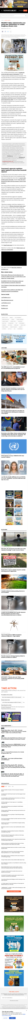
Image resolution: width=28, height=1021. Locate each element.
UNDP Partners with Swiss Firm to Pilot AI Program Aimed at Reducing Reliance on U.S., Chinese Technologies (12, 852)
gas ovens (9, 36)
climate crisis (11, 35)
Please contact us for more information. (8, 708)
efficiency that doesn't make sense (17, 206)
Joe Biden (9, 37)
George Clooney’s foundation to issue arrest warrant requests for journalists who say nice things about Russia (13, 389)
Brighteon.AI (22, 157)
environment (3, 36)
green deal (13, 36)
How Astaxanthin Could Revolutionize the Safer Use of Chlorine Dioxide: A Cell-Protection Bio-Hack (13, 799)
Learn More (5, 1018)
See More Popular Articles (14, 891)
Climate (21, 34)
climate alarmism (19, 319)
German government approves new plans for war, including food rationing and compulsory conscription (12, 412)
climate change (7, 35)
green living (16, 36)
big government (12, 34)
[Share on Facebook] (5, 31)
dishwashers (22, 35)
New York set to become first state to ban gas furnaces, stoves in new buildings (13, 181)
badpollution (5, 34)
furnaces (6, 36)
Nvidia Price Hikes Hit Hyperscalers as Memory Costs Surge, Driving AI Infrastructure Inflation (12, 836)
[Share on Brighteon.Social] (2, 31)
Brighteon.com (4, 308)
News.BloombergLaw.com (7, 300)
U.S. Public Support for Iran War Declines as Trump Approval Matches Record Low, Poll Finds (12, 884)
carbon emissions (17, 34)
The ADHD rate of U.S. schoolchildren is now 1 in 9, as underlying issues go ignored (13, 367)
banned (8, 34)
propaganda (16, 37)
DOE (25, 35)
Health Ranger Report (6, 725)
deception (18, 35)
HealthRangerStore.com (7, 161)
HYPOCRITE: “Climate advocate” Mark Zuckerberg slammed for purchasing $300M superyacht (12, 678)
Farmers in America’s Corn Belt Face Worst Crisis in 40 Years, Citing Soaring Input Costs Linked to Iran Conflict (12, 844)
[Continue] (25, 997)
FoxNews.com (4, 305)
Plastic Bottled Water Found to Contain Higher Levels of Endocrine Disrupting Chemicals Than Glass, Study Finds (11, 867)
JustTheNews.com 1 (6, 297)
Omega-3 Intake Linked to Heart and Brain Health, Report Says (12, 859)
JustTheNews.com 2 (6, 303)
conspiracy (15, 35)
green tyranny (21, 36)
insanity (6, 37)
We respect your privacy (14, 1000)
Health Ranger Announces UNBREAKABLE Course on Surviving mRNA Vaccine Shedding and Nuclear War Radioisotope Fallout (13, 745)
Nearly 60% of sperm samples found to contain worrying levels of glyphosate (13, 570)
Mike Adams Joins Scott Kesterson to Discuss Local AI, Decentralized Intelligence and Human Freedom (13, 738)
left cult (12, 37)
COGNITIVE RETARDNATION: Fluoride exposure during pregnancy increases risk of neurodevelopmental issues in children (13, 614)
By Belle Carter (3, 28)
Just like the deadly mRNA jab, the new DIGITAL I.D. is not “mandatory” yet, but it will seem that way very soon (13, 478)
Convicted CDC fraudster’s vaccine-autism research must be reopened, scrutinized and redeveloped (12, 876)
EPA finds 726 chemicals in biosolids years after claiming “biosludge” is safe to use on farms (13, 549)
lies (13, 37)
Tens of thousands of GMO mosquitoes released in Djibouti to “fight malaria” (11, 635)
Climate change (7, 20)
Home (2, 20)
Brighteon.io (10, 156)
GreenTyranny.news (8, 245)
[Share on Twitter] (8, 31)
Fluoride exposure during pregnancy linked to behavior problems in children (13, 656)
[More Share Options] (11, 31)
